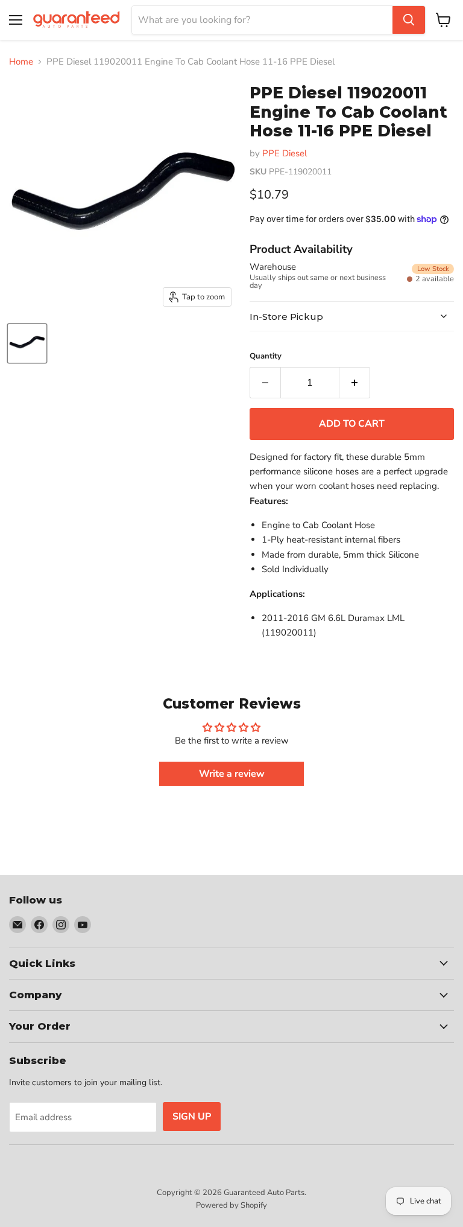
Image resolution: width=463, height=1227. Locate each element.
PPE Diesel (284, 153)
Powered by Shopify (231, 1205)
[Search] (408, 20)
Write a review (232, 773)
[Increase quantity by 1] (354, 382)
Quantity (266, 356)
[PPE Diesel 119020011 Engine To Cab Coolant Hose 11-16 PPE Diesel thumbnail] (27, 343)
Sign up (191, 1116)
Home (21, 62)
